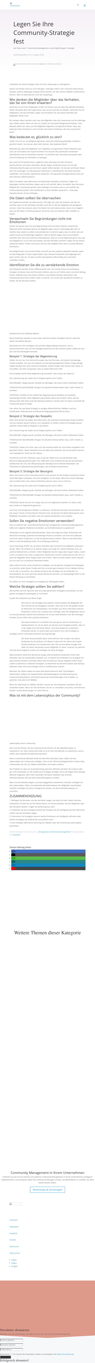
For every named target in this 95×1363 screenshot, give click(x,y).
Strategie (70, 48)
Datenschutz (15, 1253)
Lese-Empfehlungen (58, 48)
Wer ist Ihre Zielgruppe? (24, 992)
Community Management (38, 48)
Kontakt (21, 894)
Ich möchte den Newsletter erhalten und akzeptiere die (43, 1354)
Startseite (13, 1220)
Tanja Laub (21, 48)
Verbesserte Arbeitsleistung (26, 1139)
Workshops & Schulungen (47, 1189)
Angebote (13, 1233)
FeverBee (16, 835)
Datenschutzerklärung (65, 1354)
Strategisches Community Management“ (54, 832)
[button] (13, 851)
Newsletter (14, 1226)
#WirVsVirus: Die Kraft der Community (32, 1066)
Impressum (14, 1246)
